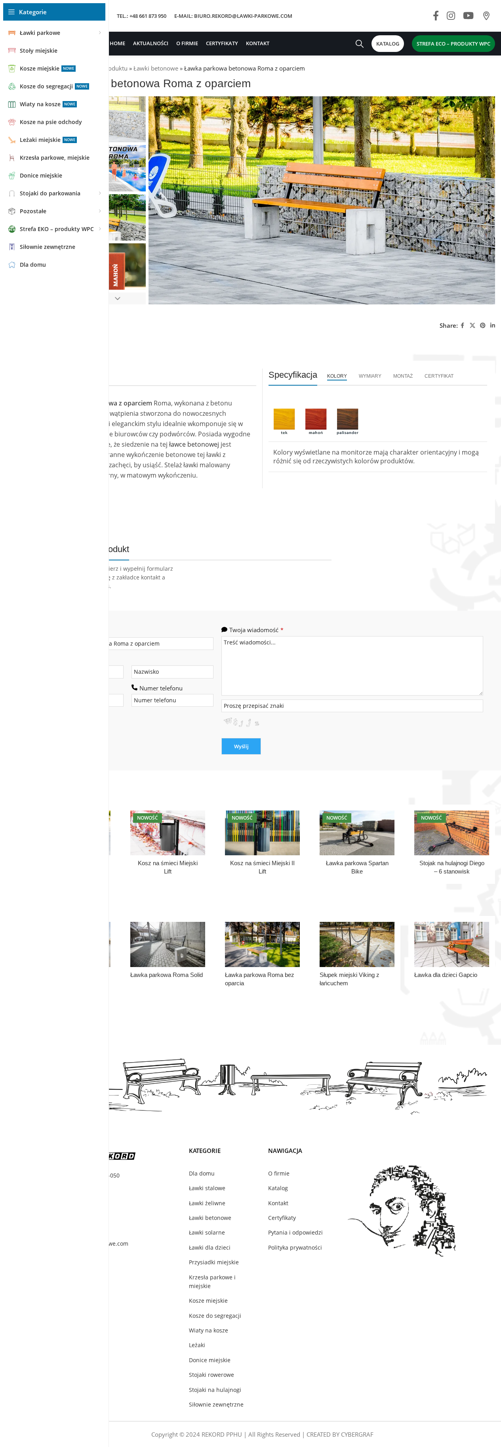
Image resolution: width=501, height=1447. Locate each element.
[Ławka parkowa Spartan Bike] (357, 832)
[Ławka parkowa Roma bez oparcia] (262, 944)
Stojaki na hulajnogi (215, 1389)
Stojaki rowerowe (211, 1374)
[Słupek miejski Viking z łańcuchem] (357, 944)
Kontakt (278, 1203)
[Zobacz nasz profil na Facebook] (436, 16)
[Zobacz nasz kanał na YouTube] (468, 16)
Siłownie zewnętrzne (216, 1404)
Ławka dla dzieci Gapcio (445, 974)
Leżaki (197, 1345)
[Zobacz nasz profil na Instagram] (451, 16)
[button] (117, 298)
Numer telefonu (161, 688)
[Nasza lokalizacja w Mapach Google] (486, 16)
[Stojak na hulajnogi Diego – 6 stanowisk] (451, 832)
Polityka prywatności (295, 1247)
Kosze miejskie (208, 1300)
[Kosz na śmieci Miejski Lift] (167, 832)
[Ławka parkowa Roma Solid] (167, 944)
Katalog (278, 1188)
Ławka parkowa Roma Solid (166, 974)
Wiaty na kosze (208, 1330)
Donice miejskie (209, 1360)
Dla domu (202, 1173)
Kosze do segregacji (215, 1315)
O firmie (279, 1173)
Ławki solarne (207, 1232)
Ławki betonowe (155, 68)
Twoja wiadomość (256, 630)
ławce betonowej (194, 444)
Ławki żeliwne (207, 1203)
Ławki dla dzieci (209, 1247)
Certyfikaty (282, 1217)
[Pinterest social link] (483, 325)
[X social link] (472, 325)
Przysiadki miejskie (214, 1262)
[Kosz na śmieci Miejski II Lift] (262, 832)
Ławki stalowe (207, 1188)
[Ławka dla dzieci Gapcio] (451, 944)
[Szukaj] (360, 44)
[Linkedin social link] (492, 325)
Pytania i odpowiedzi (295, 1232)
